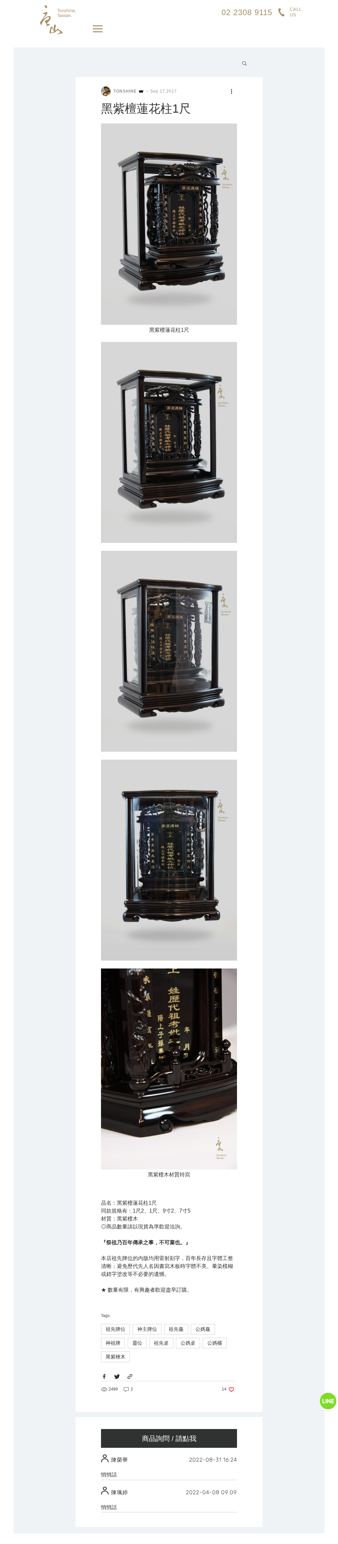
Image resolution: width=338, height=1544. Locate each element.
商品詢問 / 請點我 (169, 1438)
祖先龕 (176, 1329)
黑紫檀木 (115, 1357)
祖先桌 (161, 1343)
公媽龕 (202, 1329)
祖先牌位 (115, 1329)
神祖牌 (113, 1343)
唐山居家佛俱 (57, 20)
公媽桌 (188, 1343)
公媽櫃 (214, 1343)
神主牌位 (147, 1329)
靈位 (137, 1343)
